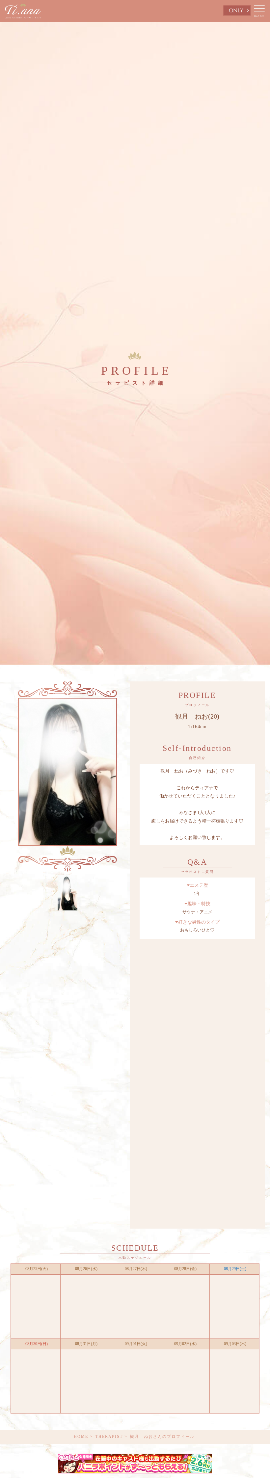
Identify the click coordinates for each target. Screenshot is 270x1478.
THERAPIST (109, 1436)
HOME (81, 1436)
